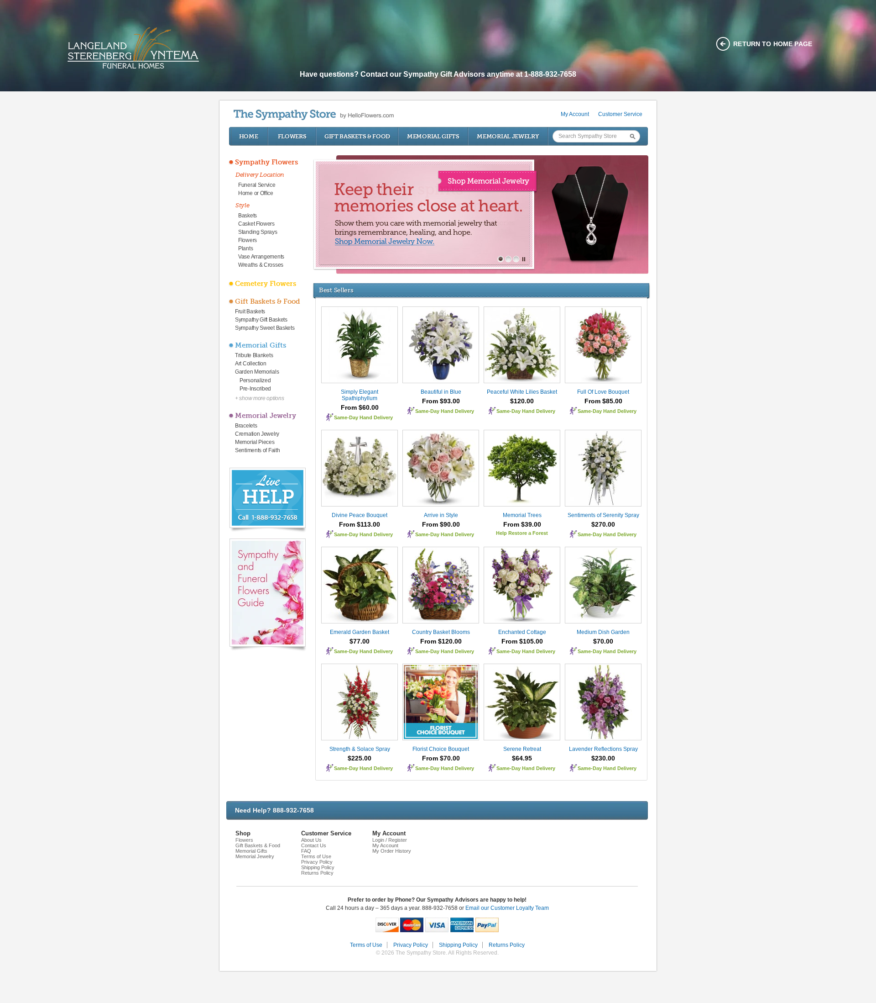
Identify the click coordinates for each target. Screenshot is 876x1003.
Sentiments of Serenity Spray (603, 515)
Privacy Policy (317, 862)
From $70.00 (441, 758)
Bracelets (246, 425)
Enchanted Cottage (522, 632)
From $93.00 (441, 401)
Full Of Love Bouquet (603, 392)
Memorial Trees (522, 515)
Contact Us (313, 845)
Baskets (247, 215)
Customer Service (620, 114)
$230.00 (603, 758)
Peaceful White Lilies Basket (522, 392)
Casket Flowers (256, 224)
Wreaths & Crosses (260, 265)
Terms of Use (316, 856)
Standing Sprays (257, 232)
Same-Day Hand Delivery (363, 417)
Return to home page (772, 44)
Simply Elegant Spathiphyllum (359, 395)
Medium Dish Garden (603, 632)
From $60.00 (360, 407)
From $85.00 (603, 401)
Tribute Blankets (254, 355)
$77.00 (359, 641)
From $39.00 (522, 524)
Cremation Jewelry (257, 434)
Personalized (255, 380)
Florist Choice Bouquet (440, 749)
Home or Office (255, 193)
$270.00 (603, 524)
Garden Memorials (257, 372)
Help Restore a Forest (522, 533)
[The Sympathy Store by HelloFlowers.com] (314, 115)
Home (248, 136)
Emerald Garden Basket (359, 632)
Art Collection (250, 363)
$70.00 (603, 641)
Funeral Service (257, 185)
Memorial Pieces (255, 442)
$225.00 (359, 758)
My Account (575, 114)
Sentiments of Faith (257, 450)
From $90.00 (441, 524)
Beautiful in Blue (441, 392)
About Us (311, 840)
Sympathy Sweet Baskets (264, 328)
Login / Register (389, 840)
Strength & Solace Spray (359, 749)
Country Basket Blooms (441, 632)
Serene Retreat (522, 749)
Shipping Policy (317, 867)
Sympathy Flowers (266, 162)
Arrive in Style (441, 515)
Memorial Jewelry (508, 136)
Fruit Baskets (250, 311)
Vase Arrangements (261, 256)
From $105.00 (522, 641)
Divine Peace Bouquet (359, 515)
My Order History (391, 851)
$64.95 (522, 758)
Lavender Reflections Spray (603, 749)
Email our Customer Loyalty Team (507, 908)
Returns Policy (317, 873)
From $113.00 (359, 524)
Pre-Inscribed (255, 388)
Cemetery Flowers (265, 284)
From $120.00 (441, 641)
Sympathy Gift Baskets (261, 320)
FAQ (306, 851)
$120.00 (522, 401)
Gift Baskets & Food (357, 136)
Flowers (292, 136)
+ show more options (259, 398)
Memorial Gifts (433, 136)
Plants (245, 248)
